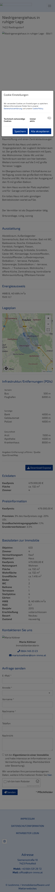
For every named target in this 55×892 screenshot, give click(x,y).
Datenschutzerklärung (13, 108)
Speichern (20, 131)
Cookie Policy (38, 108)
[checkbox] (49, 118)
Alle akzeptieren (40, 131)
